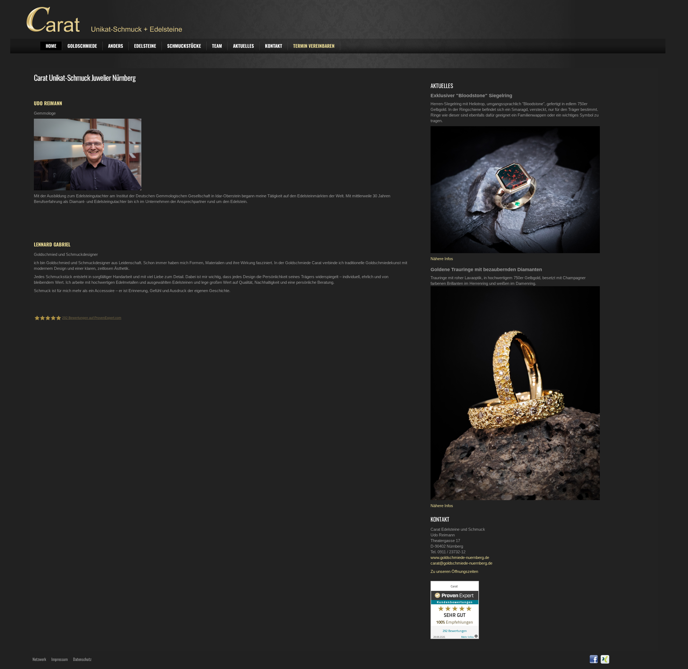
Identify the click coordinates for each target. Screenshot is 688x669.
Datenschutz (82, 659)
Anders (115, 45)
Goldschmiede (82, 45)
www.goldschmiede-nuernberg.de (460, 557)
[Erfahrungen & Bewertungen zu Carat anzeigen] (455, 609)
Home (51, 45)
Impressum (59, 659)
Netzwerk (39, 659)
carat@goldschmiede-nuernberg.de (461, 563)
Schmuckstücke (184, 45)
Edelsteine (145, 45)
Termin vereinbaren (314, 45)
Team (217, 45)
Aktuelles (243, 45)
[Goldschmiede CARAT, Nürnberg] (350, 19)
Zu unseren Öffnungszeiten (454, 571)
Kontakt (273, 45)
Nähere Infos (442, 258)
